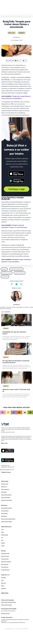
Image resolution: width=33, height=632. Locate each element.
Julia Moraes (16, 37)
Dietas (2, 585)
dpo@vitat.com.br (5, 613)
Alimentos (3, 577)
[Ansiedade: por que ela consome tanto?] (16, 325)
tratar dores (5, 276)
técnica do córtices (6, 273)
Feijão (2, 532)
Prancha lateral (5, 510)
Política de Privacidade (6, 605)
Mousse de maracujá (6, 561)
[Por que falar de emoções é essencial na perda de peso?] (16, 354)
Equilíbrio (22, 33)
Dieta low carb (4, 484)
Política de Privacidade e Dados (8, 602)
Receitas (3, 550)
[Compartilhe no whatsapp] (21, 284)
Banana (3, 543)
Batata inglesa (4, 535)
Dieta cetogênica (5, 489)
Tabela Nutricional (6, 526)
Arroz (2, 529)
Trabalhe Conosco (6, 472)
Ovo (2, 537)
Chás (2, 580)
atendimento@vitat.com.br (7, 469)
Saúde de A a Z (5, 574)
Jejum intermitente (5, 497)
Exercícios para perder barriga (8, 519)
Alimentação (4, 481)
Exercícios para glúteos (6, 521)
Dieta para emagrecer (6, 494)
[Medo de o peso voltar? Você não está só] (16, 383)
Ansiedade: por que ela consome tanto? (14, 333)
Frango (3, 545)
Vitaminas (3, 588)
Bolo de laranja (4, 564)
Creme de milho (5, 559)
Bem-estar (11, 33)
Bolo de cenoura (5, 556)
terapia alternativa (19, 273)
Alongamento (4, 513)
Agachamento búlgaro (6, 508)
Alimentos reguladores (6, 500)
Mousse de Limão (5, 553)
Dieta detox (4, 492)
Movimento (4, 505)
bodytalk (4, 269)
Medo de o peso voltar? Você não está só (16, 390)
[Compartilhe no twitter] (16, 284)
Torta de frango (4, 567)
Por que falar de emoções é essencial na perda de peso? (15, 361)
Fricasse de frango (5, 569)
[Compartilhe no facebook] (11, 284)
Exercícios (3, 583)
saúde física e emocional (16, 269)
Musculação (4, 516)
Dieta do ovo (4, 486)
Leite (2, 540)
